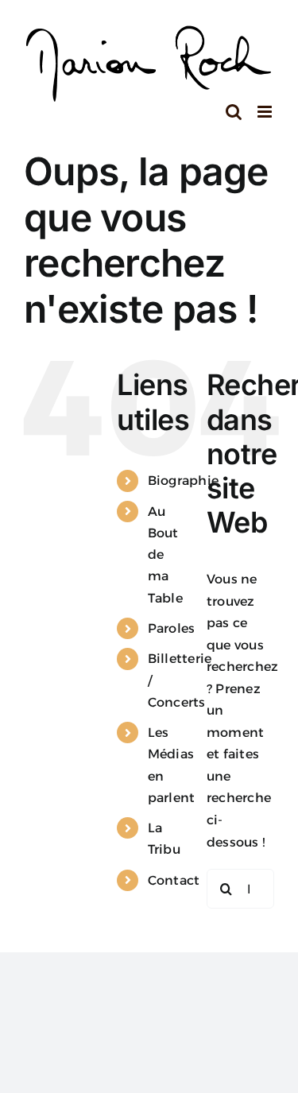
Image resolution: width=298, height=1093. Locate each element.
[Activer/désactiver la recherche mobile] (234, 111)
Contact (174, 880)
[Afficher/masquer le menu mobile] (265, 111)
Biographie (183, 480)
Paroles (171, 628)
